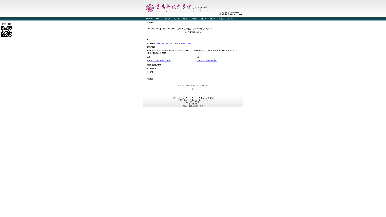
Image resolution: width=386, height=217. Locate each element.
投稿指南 (212, 19)
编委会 (194, 19)
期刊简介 (185, 19)
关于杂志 (176, 19)
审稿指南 (203, 19)
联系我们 (231, 19)
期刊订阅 (221, 19)
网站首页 (167, 19)
